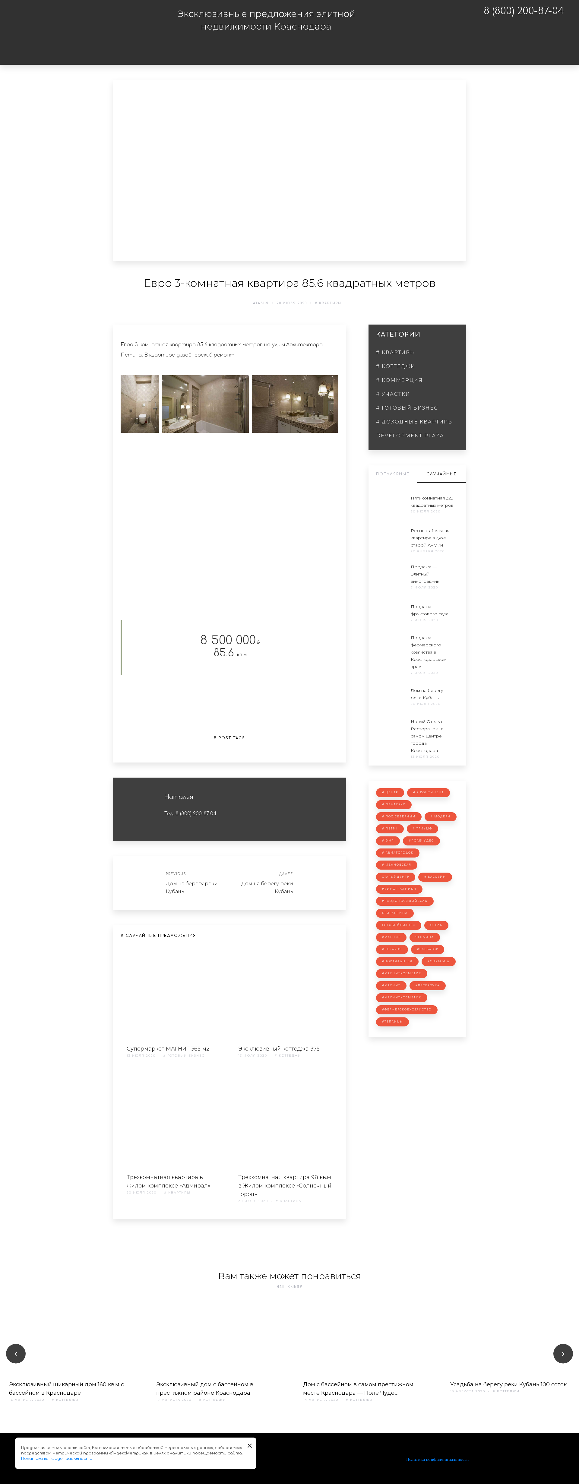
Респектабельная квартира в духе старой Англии (430, 538)
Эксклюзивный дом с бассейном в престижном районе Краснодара (204, 1388)
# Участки (404, 45)
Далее (286, 874)
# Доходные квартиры (415, 422)
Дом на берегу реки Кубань (192, 887)
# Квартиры (234, 45)
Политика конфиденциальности (437, 1459)
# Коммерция (347, 45)
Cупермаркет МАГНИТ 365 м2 (168, 1048)
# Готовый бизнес (293, 59)
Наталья (259, 303)
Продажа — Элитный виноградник (425, 574)
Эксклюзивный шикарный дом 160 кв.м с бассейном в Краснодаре (66, 1388)
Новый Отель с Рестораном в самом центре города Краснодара (427, 736)
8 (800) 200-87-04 (524, 11)
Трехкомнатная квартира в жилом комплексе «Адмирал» (168, 1181)
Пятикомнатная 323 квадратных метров (432, 501)
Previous (176, 874)
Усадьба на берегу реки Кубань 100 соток (508, 1384)
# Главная (182, 45)
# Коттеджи (288, 45)
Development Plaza (410, 436)
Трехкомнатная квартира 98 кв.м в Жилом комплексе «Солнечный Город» (284, 1185)
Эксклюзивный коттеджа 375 (279, 1048)
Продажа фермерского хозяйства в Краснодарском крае (428, 652)
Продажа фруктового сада (429, 610)
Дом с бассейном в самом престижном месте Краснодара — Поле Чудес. (358, 1388)
